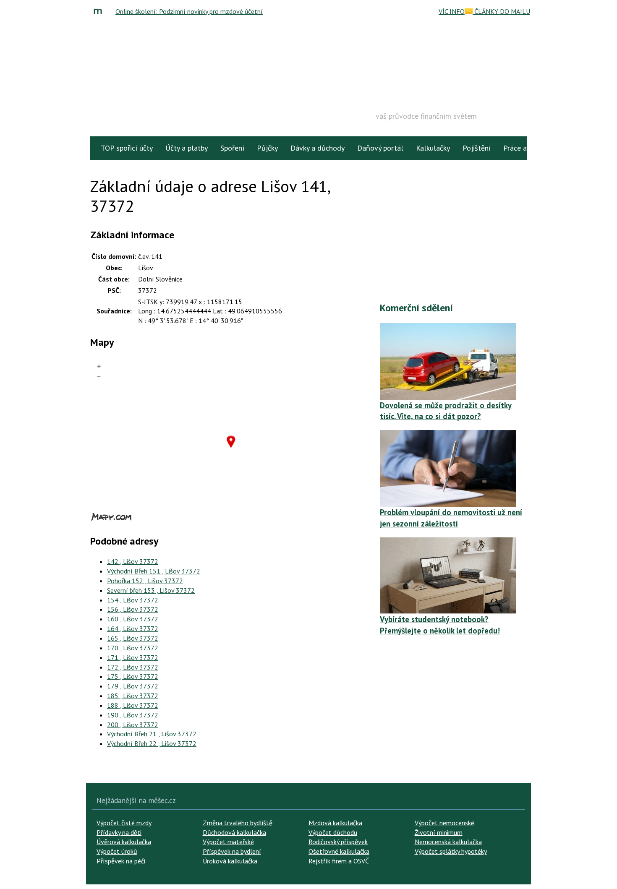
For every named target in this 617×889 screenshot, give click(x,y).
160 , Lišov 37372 (132, 619)
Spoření (232, 148)
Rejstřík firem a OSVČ (338, 861)
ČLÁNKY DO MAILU (501, 11)
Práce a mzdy (524, 148)
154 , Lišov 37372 (132, 600)
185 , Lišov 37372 (132, 695)
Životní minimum (439, 832)
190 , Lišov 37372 (132, 715)
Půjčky (267, 148)
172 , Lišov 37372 (132, 667)
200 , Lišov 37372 (132, 724)
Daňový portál (380, 148)
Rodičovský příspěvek (338, 841)
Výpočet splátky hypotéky (451, 851)
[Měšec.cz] (100, 11)
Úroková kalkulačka (230, 861)
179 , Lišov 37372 (132, 686)
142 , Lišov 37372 (132, 561)
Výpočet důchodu (332, 832)
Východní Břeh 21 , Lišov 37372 (151, 734)
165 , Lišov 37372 (132, 638)
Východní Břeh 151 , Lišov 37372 (153, 571)
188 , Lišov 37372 (132, 705)
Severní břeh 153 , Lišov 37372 (151, 590)
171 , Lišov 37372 (132, 657)
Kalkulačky (433, 148)
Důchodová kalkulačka (234, 832)
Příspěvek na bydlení (232, 851)
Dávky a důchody (317, 148)
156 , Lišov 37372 (132, 609)
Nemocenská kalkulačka (448, 841)
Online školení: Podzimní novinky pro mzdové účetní (189, 11)
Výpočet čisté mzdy (124, 823)
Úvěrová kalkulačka (124, 841)
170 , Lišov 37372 (132, 648)
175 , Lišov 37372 (132, 676)
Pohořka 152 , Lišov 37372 (145, 580)
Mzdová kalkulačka (335, 823)
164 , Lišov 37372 (132, 628)
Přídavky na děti (119, 832)
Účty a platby (186, 148)
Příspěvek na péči (121, 861)
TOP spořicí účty (127, 148)
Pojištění (477, 148)
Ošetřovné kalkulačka (338, 851)
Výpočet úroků (117, 851)
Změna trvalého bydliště (237, 823)
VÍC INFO (452, 11)
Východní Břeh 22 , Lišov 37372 (151, 743)
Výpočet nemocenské (444, 823)
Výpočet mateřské (228, 841)
